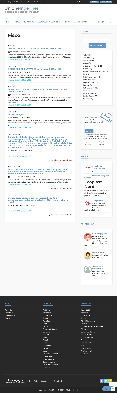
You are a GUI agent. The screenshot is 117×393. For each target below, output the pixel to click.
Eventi (45, 340)
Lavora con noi (10, 315)
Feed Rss (8, 318)
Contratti (46, 335)
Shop (44, 2)
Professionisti (48, 359)
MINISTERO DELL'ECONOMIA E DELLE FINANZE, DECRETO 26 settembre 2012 (39, 90)
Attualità (46, 321)
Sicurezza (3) (88, 99)
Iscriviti (89, 131)
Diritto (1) (87, 74)
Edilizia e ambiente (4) (91, 77)
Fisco (9, 45)
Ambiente (46, 310)
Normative (28, 22)
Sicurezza (84, 354)
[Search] (110, 22)
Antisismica (47, 313)
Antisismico (47, 315)
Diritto (83, 329)
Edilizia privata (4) (90, 80)
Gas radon (47, 345)
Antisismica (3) (88, 60)
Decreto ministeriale (17, 177)
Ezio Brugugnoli (99, 234)
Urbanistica (47, 367)
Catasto (46, 326)
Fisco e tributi (86, 348)
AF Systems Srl (99, 200)
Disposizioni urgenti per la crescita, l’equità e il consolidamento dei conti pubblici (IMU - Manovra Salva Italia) (38, 200)
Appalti (45, 318)
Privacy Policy (32, 381)
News (29, 2)
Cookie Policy (46, 381)
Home (23, 2)
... (69, 57)
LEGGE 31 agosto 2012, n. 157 (23, 114)
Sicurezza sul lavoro (50, 365)
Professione (47, 356)
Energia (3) (87, 85)
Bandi (45, 324)
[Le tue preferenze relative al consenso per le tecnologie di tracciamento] (113, 389)
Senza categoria (49, 362)
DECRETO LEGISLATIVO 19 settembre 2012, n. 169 (34, 48)
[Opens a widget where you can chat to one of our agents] (108, 389)
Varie (14, 45)
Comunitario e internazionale (92, 326)
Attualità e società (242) (92, 66)
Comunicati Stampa (50, 329)
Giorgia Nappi (98, 252)
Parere (12, 151)
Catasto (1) (87, 69)
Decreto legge (14, 205)
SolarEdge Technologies (98, 167)
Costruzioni (16, 134)
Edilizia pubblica (87, 337)
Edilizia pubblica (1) (90, 82)
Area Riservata (80, 22)
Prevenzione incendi (50, 354)
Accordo (13, 52)
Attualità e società (88, 321)
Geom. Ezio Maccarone (97, 267)
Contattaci (37, 2)
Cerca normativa (97, 45)
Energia (84, 340)
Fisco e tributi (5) (89, 93)
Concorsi (46, 332)
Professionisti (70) (90, 96)
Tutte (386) (87, 55)
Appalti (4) (87, 63)
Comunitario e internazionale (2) (95, 71)
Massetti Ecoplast (100, 176)
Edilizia (45, 337)
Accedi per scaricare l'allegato (61, 160)
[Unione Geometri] (22, 9)
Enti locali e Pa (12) (90, 88)
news (45, 351)
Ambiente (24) (88, 58)
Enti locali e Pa (86, 343)
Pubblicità (8, 310)
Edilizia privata (86, 335)
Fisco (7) (86, 91)
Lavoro (45, 348)
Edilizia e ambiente (88, 332)
